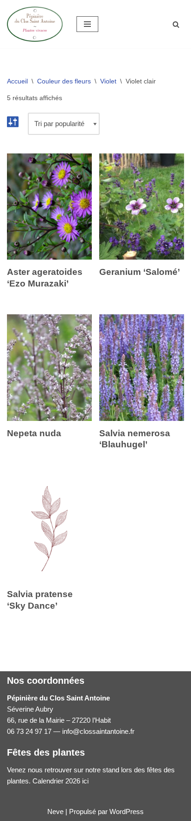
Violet (108, 81)
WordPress (126, 811)
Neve (55, 811)
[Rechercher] (175, 24)
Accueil (17, 81)
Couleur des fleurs (64, 81)
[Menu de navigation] (87, 24)
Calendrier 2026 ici (60, 781)
